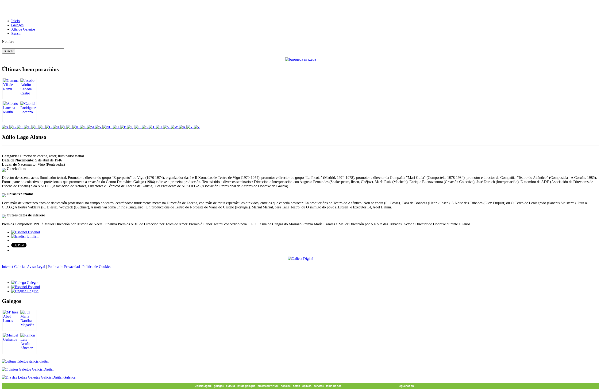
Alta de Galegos (23, 29)
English (32, 236)
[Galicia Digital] (300, 258)
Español (33, 232)
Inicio (15, 21)
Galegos (17, 25)
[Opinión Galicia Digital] (28, 369)
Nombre (8, 41)
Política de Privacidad (64, 267)
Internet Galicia (13, 267)
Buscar (16, 33)
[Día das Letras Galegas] (39, 377)
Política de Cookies (96, 267)
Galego (32, 283)
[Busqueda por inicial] (5, 127)
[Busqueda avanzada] (300, 59)
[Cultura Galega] (25, 361)
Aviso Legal (36, 267)
